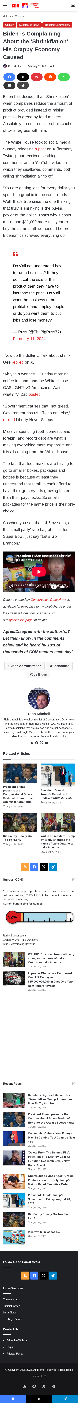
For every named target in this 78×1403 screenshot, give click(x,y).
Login (10, 1347)
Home (9, 16)
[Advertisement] (39, 1036)
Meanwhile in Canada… (44, 1231)
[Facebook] (9, 77)
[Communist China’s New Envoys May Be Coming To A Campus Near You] (14, 1138)
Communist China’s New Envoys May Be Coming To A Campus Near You (51, 1137)
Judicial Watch (11, 1305)
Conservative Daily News (49, 599)
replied (18, 362)
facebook (46, 736)
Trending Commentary (57, 24)
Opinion (19, 16)
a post (40, 149)
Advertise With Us (17, 1340)
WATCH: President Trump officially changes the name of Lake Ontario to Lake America (51, 958)
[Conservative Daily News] (26, 5)
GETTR (61, 736)
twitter (36, 736)
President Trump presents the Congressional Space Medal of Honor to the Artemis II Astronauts (18, 794)
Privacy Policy (15, 1353)
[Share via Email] (9, 85)
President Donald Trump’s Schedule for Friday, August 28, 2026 (56, 794)
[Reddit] (50, 77)
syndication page (20, 620)
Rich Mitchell (15, 66)
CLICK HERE (33, 895)
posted (35, 394)
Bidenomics (60, 666)
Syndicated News (29, 24)
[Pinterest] (37, 77)
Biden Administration (25, 666)
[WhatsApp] (64, 77)
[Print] (23, 85)
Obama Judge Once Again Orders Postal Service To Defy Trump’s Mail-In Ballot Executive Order (51, 1180)
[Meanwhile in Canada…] (14, 1237)
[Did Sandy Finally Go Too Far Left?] (20, 822)
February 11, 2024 (29, 338)
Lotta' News (9, 1312)
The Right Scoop (12, 1319)
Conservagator (11, 1299)
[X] (23, 77)
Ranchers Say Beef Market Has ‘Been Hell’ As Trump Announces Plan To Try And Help (50, 1099)
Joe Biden (39, 674)
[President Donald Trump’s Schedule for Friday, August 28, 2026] (58, 775)
